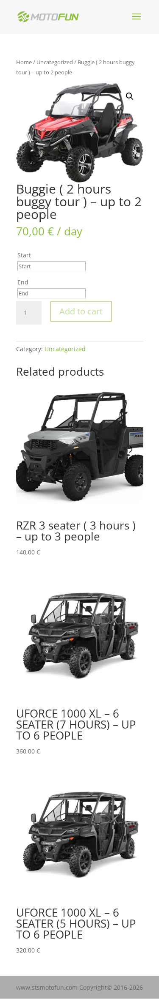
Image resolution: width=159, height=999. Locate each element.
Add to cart (81, 311)
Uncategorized (54, 62)
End (22, 282)
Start (24, 255)
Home (24, 62)
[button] (129, 96)
